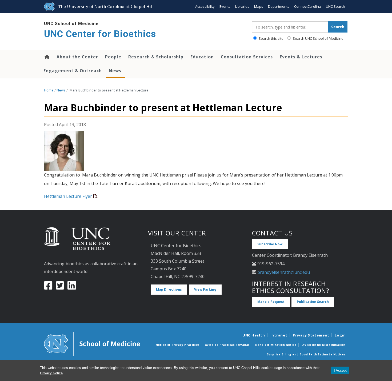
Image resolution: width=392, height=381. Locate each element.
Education (202, 57)
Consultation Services (247, 57)
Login (340, 335)
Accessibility (205, 6)
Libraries (242, 6)
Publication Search (313, 301)
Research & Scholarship (155, 57)
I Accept (340, 370)
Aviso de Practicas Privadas (227, 345)
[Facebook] (48, 287)
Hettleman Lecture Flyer (68, 196)
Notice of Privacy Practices (178, 345)
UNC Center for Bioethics (100, 34)
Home (46, 56)
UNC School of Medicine (71, 23)
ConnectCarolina (307, 6)
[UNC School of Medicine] (92, 343)
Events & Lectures (301, 57)
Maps (258, 6)
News (115, 71)
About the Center (77, 57)
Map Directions (169, 289)
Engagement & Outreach (72, 71)
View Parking (205, 289)
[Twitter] (60, 287)
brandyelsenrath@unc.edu (283, 272)
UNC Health (253, 335)
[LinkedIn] (71, 287)
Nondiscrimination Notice (275, 345)
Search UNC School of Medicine (317, 38)
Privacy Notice (51, 373)
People (113, 57)
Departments (278, 6)
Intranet (278, 335)
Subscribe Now (269, 244)
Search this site (270, 38)
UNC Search (335, 6)
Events (224, 6)
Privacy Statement (311, 335)
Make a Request (271, 301)
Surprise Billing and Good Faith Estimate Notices (306, 354)
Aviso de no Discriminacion (324, 345)
